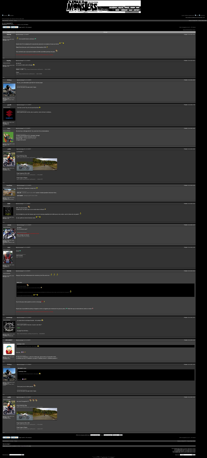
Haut (4, 77)
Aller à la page (182, 27)
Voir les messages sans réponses (8, 18)
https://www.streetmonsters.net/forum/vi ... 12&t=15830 (30, 157)
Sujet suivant (192, 29)
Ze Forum (11, 20)
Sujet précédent (186, 29)
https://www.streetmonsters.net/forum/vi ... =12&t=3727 (30, 179)
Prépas (15, 20)
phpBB (98, 456)
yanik (15, 24)
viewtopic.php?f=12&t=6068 (28, 192)
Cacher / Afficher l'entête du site (188, 15)
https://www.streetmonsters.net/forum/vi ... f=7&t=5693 (29, 174)
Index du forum (5, 20)
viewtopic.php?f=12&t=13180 (30, 195)
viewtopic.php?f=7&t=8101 (29, 138)
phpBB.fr (112, 457)
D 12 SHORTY (7, 23)
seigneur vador (20, 24)
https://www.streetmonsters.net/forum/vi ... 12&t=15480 (37, 69)
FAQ (197, 15)
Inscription (11, 15)
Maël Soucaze (104, 457)
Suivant (193, 27)
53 (191, 27)
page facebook (19, 256)
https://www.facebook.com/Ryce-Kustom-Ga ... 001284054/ (31, 333)
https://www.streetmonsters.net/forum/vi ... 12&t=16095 (29, 73)
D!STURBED (26, 24)
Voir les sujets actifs (20, 18)
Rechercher (202, 15)
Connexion (5, 15)
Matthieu (12, 24)
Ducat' (9, 24)
